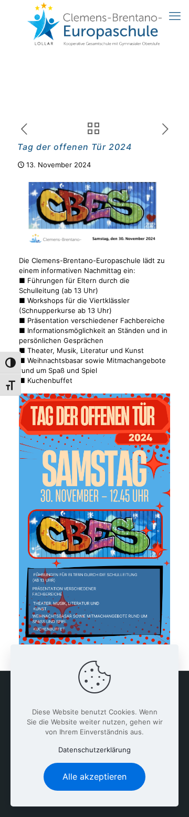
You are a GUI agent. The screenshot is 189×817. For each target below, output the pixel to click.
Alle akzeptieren (94, 776)
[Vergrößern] (156, 407)
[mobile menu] (175, 16)
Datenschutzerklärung (94, 749)
